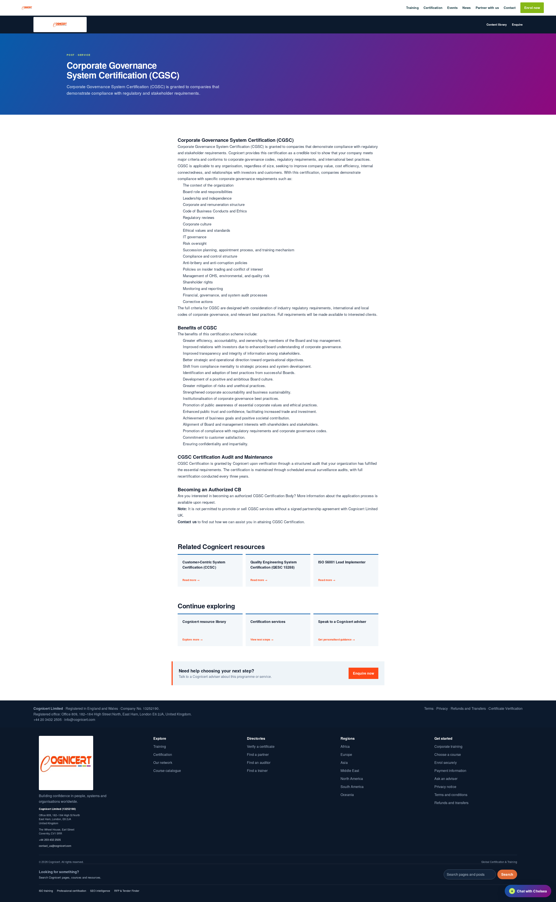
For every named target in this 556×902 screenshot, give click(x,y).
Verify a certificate (261, 746)
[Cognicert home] (27, 8)
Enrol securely (445, 762)
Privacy (442, 708)
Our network (162, 762)
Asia (344, 762)
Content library (496, 24)
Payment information (450, 770)
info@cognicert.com (79, 719)
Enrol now (532, 7)
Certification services (268, 630)
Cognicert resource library (204, 630)
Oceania (347, 794)
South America (352, 786)
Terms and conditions (451, 794)
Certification (433, 7)
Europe (346, 754)
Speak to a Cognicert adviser (342, 630)
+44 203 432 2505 (50, 839)
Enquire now (363, 673)
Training (412, 7)
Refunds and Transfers (468, 708)
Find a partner (258, 754)
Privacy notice (445, 786)
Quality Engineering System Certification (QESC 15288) (273, 570)
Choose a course (447, 754)
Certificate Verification (505, 708)
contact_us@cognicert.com (55, 845)
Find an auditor (258, 762)
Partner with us (487, 7)
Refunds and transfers (451, 802)
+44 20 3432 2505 (47, 719)
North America (352, 778)
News (466, 7)
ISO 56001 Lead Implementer (342, 570)
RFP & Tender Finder (126, 890)
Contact (510, 7)
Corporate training (448, 746)
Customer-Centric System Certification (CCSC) (203, 570)
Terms (429, 708)
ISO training (46, 890)
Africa (345, 746)
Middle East (350, 770)
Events (452, 7)
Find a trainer (257, 770)
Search (507, 874)
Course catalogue (167, 770)
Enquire (517, 24)
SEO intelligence (100, 890)
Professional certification (71, 890)
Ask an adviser (445, 778)
